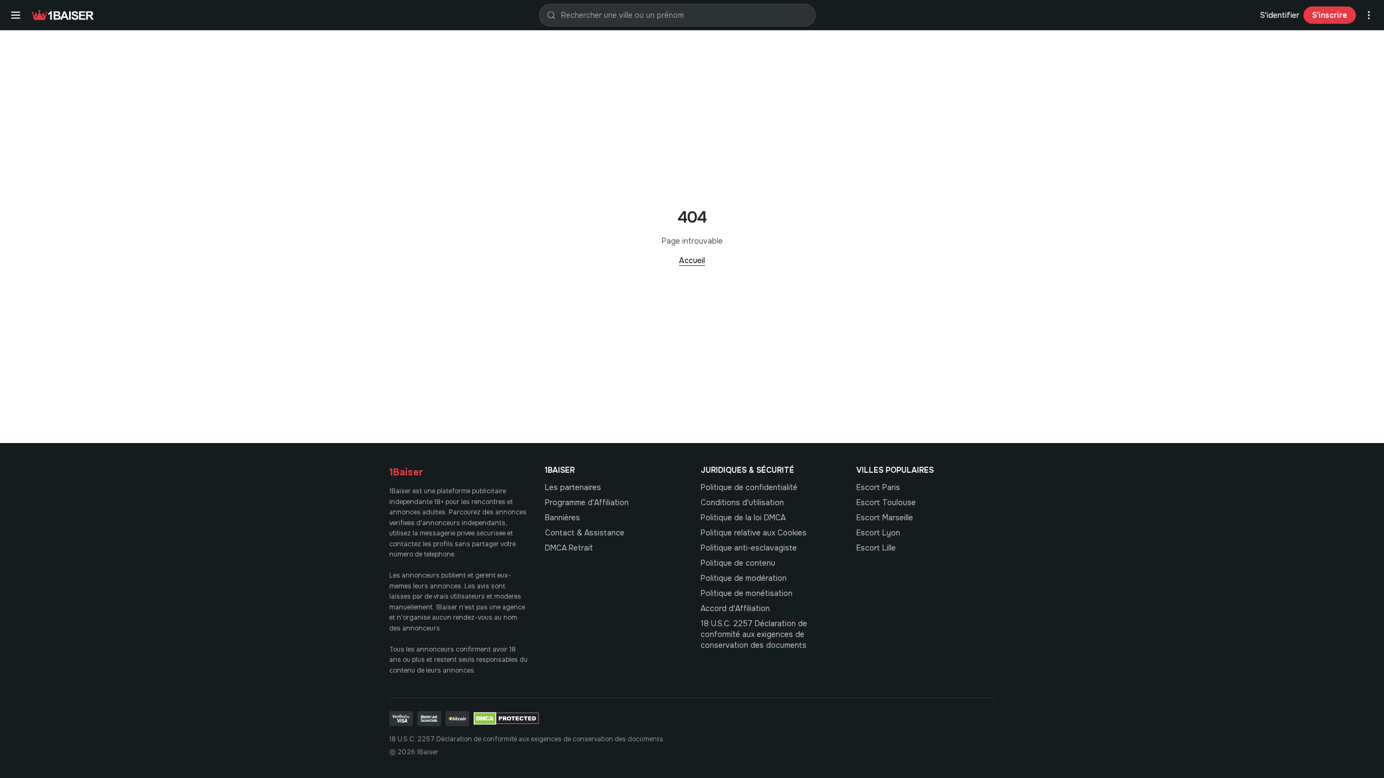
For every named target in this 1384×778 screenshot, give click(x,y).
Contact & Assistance (584, 533)
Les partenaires (573, 487)
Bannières (562, 517)
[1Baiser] (62, 15)
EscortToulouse (886, 502)
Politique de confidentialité (749, 487)
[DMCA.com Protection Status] (506, 718)
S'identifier (1279, 15)
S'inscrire (1329, 15)
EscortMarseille (884, 517)
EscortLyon (878, 533)
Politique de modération (744, 578)
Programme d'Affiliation (587, 502)
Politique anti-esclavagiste (749, 548)
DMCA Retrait (569, 548)
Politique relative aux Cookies (754, 533)
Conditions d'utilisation (742, 502)
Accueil (692, 260)
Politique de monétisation (747, 593)
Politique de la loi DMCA (743, 517)
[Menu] (15, 15)
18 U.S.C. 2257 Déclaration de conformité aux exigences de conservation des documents (754, 634)
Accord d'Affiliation (735, 608)
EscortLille (876, 548)
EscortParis (878, 487)
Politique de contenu (738, 563)
